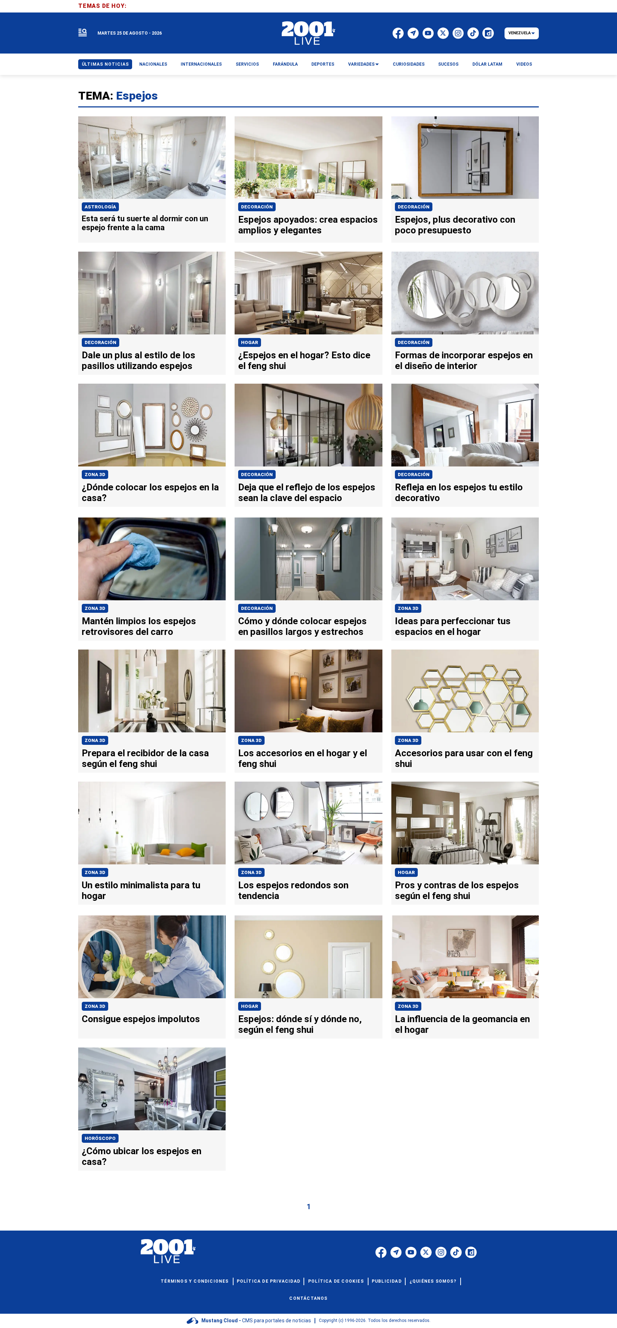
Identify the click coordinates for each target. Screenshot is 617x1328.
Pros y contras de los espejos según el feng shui (457, 890)
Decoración (257, 206)
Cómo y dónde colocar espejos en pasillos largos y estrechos (302, 626)
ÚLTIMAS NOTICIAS (105, 64)
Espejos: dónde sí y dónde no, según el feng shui (300, 1024)
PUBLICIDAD (387, 1281)
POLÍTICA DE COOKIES (336, 1281)
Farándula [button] (285, 64)
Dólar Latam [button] (487, 64)
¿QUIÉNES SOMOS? (433, 1281)
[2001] (308, 33)
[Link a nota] (152, 157)
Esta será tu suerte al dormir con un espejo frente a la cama (145, 223)
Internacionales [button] (201, 64)
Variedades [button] (361, 64)
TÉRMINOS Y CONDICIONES (195, 1281)
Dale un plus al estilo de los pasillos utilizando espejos (138, 360)
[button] (82, 33)
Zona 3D (95, 474)
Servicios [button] (247, 64)
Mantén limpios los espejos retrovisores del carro (139, 626)
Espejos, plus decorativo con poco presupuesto (455, 225)
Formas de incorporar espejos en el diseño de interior (464, 360)
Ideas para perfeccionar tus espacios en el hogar (453, 626)
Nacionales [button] (153, 64)
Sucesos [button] (448, 64)
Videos (524, 64)
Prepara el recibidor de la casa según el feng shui (145, 758)
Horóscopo (100, 1138)
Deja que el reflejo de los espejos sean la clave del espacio (306, 492)
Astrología (100, 206)
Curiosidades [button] (409, 64)
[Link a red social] (381, 1252)
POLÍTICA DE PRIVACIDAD (268, 1281)
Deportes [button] (322, 64)
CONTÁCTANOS (308, 1298)
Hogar (249, 342)
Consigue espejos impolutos (141, 1019)
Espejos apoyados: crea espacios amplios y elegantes (308, 225)
